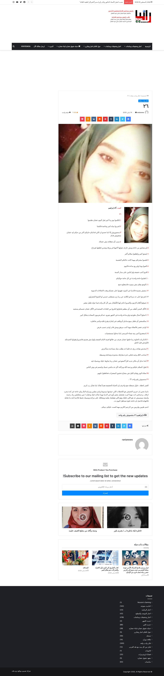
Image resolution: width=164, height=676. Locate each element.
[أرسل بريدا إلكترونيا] (136, 112)
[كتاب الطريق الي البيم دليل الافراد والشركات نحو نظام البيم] (105, 557)
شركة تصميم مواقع (24, 671)
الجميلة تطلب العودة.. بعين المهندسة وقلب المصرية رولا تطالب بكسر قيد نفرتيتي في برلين (92, 2)
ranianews (140, 112)
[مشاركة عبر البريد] (78, 426)
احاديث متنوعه (146, 606)
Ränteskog (25, 46)
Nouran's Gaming (144, 602)
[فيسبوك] (128, 119)
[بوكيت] (82, 119)
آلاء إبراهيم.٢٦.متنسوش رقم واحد (131, 415)
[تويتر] (122, 119)
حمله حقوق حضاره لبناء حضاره (68, 46)
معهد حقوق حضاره (144, 658)
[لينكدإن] (116, 119)
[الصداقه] (75, 557)
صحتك (148, 636)
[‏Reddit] (99, 119)
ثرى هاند (14, 671)
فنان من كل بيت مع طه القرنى (140, 647)
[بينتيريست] (105, 119)
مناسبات (148, 662)
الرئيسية (148, 46)
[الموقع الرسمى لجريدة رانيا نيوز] (130, 16)
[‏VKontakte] (93, 119)
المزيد (51, 46)
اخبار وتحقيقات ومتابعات (134, 46)
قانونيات (148, 651)
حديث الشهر (146, 621)
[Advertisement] (58, 23)
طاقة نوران (147, 639)
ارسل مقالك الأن (39, 46)
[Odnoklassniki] (88, 119)
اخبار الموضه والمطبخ (143, 613)
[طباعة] (72, 426)
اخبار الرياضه (146, 610)
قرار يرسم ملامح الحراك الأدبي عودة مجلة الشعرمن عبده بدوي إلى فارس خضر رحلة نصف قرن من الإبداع (136, 570)
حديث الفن (147, 625)
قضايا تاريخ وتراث (144, 654)
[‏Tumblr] (111, 119)
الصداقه (85, 568)
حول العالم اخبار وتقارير (92, 46)
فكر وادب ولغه (135, 96)
